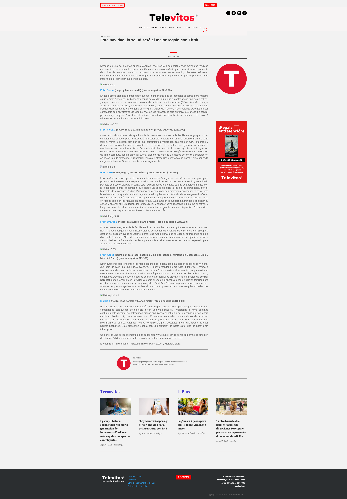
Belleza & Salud (198, 433)
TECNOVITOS (175, 27)
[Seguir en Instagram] (234, 13)
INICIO (141, 27)
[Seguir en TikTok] (244, 13)
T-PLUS (187, 27)
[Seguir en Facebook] (228, 13)
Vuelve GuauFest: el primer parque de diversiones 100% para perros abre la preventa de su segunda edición (231, 428)
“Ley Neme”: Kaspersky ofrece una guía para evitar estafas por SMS (153, 424)
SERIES (163, 27)
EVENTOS (197, 27)
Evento (232, 441)
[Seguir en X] (239, 13)
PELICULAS (152, 27)
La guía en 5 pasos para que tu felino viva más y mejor (192, 424)
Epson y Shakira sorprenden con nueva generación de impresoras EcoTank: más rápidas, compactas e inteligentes (115, 430)
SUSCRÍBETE (210, 5)
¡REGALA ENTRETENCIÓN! (113, 5)
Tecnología (118, 444)
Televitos (175, 56)
